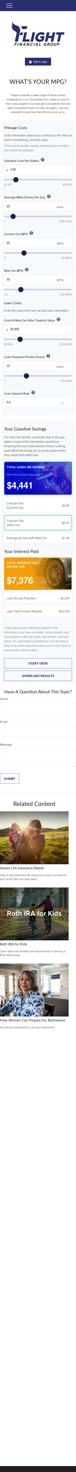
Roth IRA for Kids (13, 944)
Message (6, 744)
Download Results (38, 676)
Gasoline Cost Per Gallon (24, 160)
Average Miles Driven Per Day (27, 196)
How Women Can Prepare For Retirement (32, 1020)
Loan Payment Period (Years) (27, 356)
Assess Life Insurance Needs (22, 868)
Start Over (38, 663)
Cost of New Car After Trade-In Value (32, 319)
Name (4, 699)
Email (4, 721)
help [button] (42, 159)
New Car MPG (16, 270)
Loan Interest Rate (19, 393)
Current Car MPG (19, 233)
